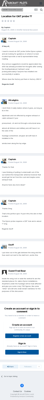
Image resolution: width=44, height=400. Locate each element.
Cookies (27, 391)
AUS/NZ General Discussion (27, 30)
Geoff (11, 245)
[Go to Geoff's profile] (4, 246)
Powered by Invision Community (22, 396)
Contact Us (17, 391)
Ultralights (13, 100)
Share (11, 367)
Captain (7, 27)
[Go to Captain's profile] (4, 40)
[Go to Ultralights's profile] (4, 101)
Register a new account (22, 336)
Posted (17, 41)
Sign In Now (22, 352)
